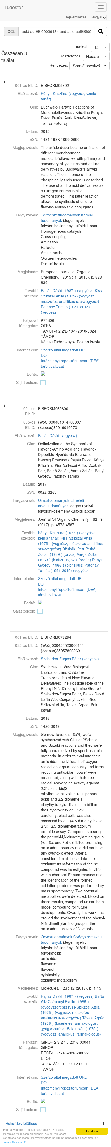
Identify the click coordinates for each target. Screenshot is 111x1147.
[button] (100, 47)
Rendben (92, 1131)
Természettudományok (60, 215)
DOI (44, 355)
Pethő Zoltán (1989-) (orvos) (66, 551)
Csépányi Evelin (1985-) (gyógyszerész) (65, 1004)
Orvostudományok (53, 500)
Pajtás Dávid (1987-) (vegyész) (67, 290)
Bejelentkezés (75, 17)
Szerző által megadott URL (64, 350)
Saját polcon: (27, 382)
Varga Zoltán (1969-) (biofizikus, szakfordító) (68, 556)
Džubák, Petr (73, 548)
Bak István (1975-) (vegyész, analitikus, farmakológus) (71, 1031)
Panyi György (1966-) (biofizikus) (70, 562)
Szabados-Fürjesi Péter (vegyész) (70, 658)
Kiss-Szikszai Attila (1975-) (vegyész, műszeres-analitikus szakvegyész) (72, 296)
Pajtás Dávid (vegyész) (57, 435)
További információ (14, 1142)
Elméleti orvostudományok (61, 503)
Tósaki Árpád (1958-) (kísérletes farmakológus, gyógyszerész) (73, 1023)
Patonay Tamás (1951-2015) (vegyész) (68, 567)
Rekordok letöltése (21, 1123)
